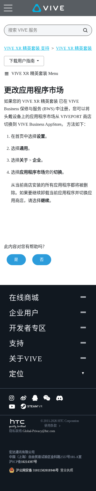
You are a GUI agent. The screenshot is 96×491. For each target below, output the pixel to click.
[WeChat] (46, 398)
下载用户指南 (22, 61)
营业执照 (66, 470)
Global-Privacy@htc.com (39, 431)
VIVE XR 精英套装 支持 (26, 48)
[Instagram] (12, 398)
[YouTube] (12, 406)
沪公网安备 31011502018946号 (37, 470)
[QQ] (35, 398)
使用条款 (50, 426)
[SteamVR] (31, 406)
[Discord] (59, 398)
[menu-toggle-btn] (8, 8)
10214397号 (29, 462)
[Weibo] (23, 398)
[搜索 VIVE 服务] (84, 30)
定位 (16, 374)
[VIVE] (48, 8)
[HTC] (17, 423)
